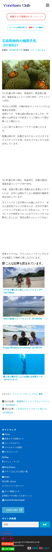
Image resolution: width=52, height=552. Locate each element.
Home (7, 434)
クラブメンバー (11, 452)
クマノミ (27, 394)
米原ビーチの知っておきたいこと (17, 496)
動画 (41, 394)
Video (7, 477)
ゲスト (35, 394)
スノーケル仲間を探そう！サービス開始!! (26, 27)
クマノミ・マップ (11, 462)
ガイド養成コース (12, 491)
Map (6, 457)
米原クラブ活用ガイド (14, 439)
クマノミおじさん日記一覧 (16, 471)
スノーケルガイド (12, 443)
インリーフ (17, 394)
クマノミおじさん (37, 50)
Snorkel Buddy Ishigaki (15, 500)
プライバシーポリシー (14, 486)
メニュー (47, 5)
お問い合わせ (10, 481)
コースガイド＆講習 (13, 447)
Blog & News (9, 467)
